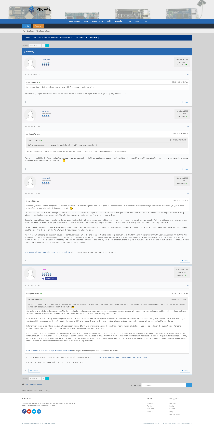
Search (137, 21)
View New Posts (28, 31)
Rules (86, 21)
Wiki (109, 21)
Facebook (150, 403)
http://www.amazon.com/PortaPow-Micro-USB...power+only (122, 357)
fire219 (188, 423)
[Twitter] (34, 411)
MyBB (33, 423)
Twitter (149, 406)
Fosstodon (151, 411)
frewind (45, 111)
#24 (188, 285)
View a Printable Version (33, 384)
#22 (188, 126)
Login (27, 26)
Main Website (74, 21)
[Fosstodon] (39, 411)
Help (145, 21)
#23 (188, 193)
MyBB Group (50, 423)
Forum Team (174, 414)
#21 (188, 74)
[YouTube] (29, 411)
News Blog (119, 21)
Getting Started (97, 21)
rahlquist (46, 59)
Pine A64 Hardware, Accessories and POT (59, 37)
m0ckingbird (162, 423)
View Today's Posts (43, 31)
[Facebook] (24, 411)
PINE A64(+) (37, 37)
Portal (129, 21)
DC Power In (80, 37)
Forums (172, 403)
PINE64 (27, 37)
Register (38, 26)
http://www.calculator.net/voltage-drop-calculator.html (47, 252)
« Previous (33, 45)
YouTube (150, 409)
